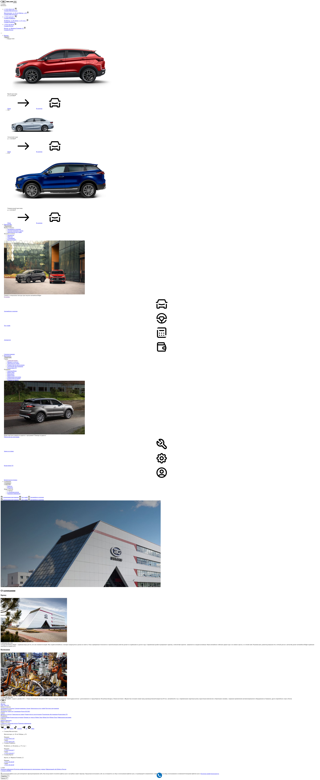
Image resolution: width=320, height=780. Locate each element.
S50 (5, 705)
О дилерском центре (13, 492)
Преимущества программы (11, 437)
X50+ (2, 705)
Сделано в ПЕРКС (6, 770)
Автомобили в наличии (14, 229)
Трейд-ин (10, 236)
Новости (9, 486)
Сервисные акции (12, 360)
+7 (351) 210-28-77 (9, 750)
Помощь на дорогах (13, 380)
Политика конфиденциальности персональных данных (29, 769)
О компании (8, 483)
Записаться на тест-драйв (14, 232)
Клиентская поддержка (13, 378)
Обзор (9, 108)
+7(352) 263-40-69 (9, 762)
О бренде (3, 723)
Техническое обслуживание (15, 366)
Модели (6, 35)
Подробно (7, 297)
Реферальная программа (14, 377)
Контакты (10, 487)
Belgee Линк (10, 372)
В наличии (39, 108)
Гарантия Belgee (12, 371)
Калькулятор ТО (12, 368)
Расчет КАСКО (11, 239)
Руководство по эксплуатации (15, 365)
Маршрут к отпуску (13, 362)
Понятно (3, 778)
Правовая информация (13, 493)
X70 (7, 705)
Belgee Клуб (10, 374)
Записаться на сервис (13, 363)
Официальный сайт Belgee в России (56, 769)
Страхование (11, 238)
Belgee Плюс (11, 375)
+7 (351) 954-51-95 (9, 738)
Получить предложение (52, 708)
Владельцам (7, 355)
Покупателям (8, 224)
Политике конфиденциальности (210, 773)
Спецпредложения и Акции (15, 230)
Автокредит (10, 235)
